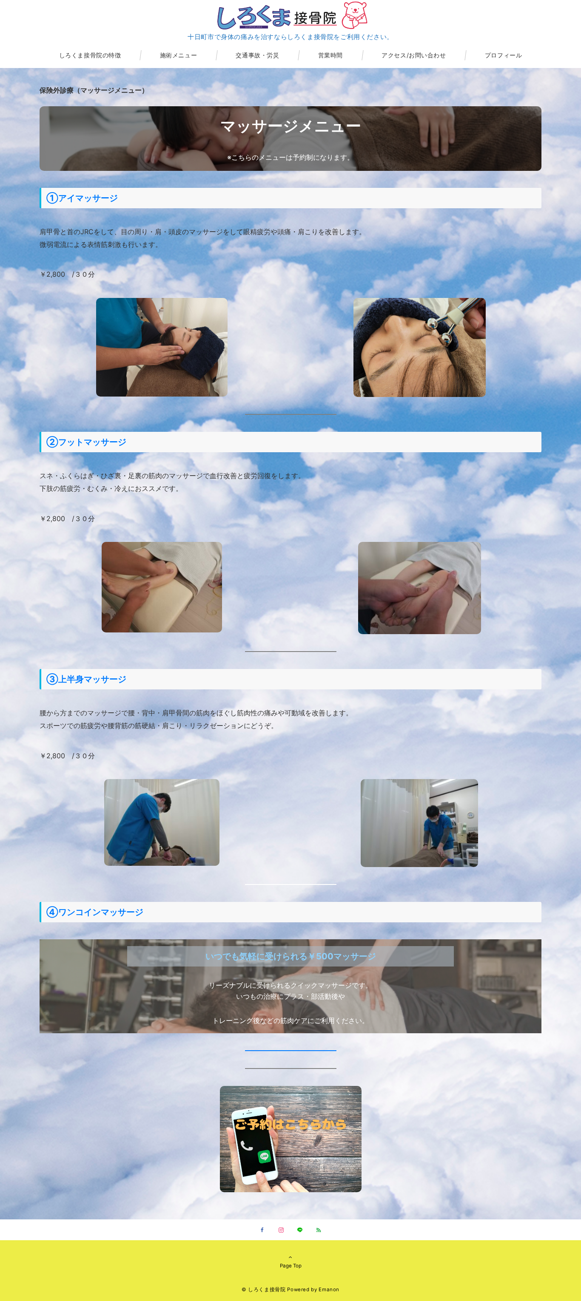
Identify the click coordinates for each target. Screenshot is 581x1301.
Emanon (329, 1289)
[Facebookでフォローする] (262, 1230)
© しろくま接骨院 (264, 1289)
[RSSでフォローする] (318, 1230)
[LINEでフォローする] (299, 1230)
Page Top (291, 1266)
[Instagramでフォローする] (281, 1230)
